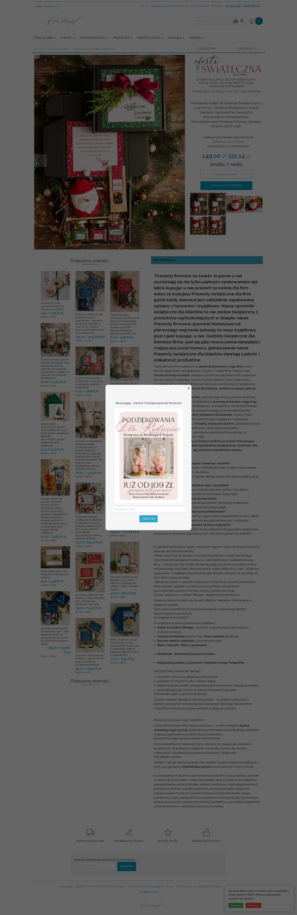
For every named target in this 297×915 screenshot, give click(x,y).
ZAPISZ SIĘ (148, 518)
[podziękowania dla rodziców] (148, 455)
